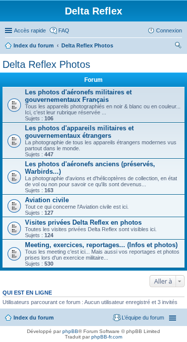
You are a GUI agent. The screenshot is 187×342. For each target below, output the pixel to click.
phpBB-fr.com (106, 337)
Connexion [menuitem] (169, 30)
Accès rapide (30, 30)
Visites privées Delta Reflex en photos (83, 222)
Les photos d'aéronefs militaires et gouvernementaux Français (78, 95)
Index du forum (33, 45)
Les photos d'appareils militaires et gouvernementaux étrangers (79, 131)
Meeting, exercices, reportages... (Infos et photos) (101, 245)
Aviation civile (47, 200)
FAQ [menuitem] (63, 30)
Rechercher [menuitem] (178, 46)
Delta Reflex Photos (87, 45)
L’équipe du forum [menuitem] (143, 318)
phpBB (70, 331)
